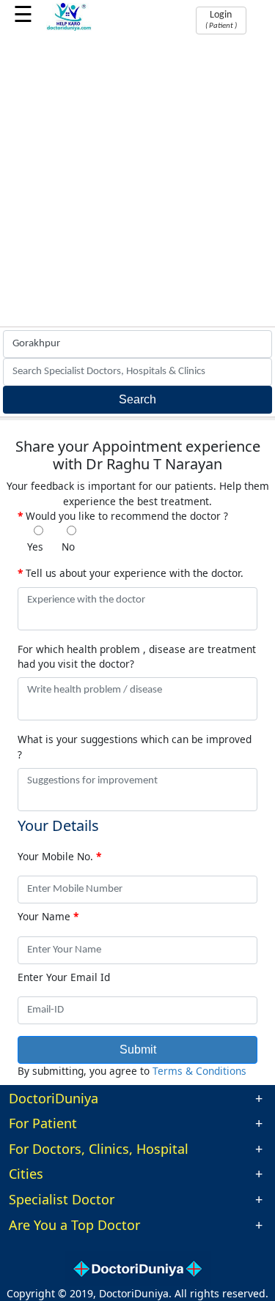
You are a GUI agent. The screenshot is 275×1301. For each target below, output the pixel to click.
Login (221, 20)
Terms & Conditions (199, 1071)
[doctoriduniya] (69, 28)
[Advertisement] (137, 182)
